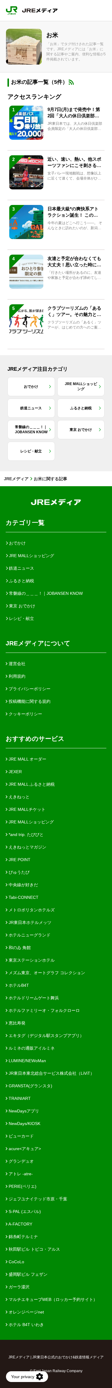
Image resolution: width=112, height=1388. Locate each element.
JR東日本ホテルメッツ (29, 922)
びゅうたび (18, 872)
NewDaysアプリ (23, 1111)
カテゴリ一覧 (25, 522)
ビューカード (20, 1136)
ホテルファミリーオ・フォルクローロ (43, 1010)
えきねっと (18, 796)
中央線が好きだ (22, 884)
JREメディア (16, 478)
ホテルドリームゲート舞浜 (33, 997)
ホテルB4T (18, 985)
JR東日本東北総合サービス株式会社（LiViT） (50, 1073)
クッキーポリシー (24, 714)
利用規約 (16, 676)
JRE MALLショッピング (30, 822)
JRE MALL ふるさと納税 (31, 784)
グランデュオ (20, 1161)
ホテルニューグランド (28, 935)
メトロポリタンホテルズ (31, 909)
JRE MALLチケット (26, 809)
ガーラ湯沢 (18, 1286)
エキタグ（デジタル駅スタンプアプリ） (45, 1035)
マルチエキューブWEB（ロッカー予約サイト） (52, 1299)
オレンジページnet (25, 1312)
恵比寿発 (16, 1023)
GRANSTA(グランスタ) (29, 1085)
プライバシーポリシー (28, 688)
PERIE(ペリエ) (21, 1186)
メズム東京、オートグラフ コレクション (46, 972)
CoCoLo (15, 1261)
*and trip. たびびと (25, 834)
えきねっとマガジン (26, 847)
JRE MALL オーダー (26, 759)
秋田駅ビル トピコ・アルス (33, 1249)
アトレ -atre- (20, 1173)
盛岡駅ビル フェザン (27, 1274)
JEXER (14, 771)
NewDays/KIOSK (23, 1123)
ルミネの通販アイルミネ (31, 1048)
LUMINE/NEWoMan (26, 1060)
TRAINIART (19, 1098)
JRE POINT (18, 859)
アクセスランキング (34, 96)
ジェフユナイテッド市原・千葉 (37, 1199)
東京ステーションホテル (31, 960)
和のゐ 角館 (19, 947)
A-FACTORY (19, 1224)
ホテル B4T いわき (25, 1324)
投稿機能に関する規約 (28, 701)
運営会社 (16, 663)
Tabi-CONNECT (23, 897)
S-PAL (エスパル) (24, 1211)
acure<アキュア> (24, 1148)
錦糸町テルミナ (22, 1236)
